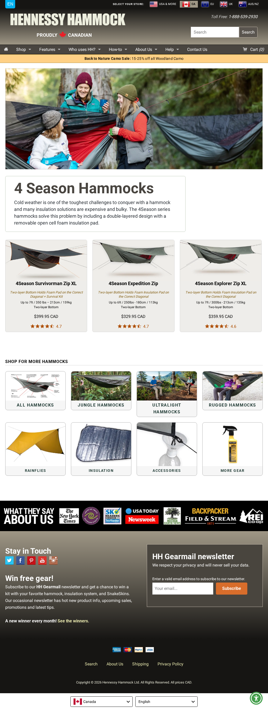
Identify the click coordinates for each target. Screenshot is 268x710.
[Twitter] (9, 560)
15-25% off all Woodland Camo (134, 58)
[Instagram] (53, 560)
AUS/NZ (253, 4)
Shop (21, 49)
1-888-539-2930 (243, 16)
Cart (256, 49)
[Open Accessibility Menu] (256, 698)
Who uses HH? (82, 49)
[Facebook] (20, 560)
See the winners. (73, 620)
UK (230, 4)
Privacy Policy (170, 663)
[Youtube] (42, 560)
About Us (143, 49)
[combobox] (101, 701)
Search (248, 32)
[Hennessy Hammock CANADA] (67, 20)
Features (47, 49)
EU (212, 4)
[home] (6, 49)
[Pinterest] (31, 560)
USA (167, 4)
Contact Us (197, 49)
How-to (115, 49)
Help (169, 49)
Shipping (140, 663)
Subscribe (231, 588)
